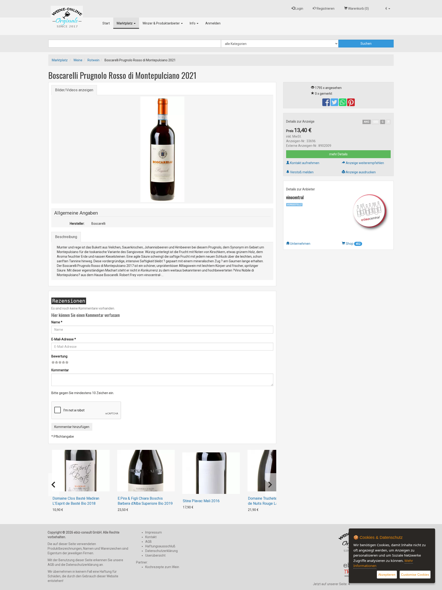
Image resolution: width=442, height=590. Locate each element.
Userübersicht (155, 555)
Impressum (153, 532)
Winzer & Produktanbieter (161, 23)
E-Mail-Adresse (63, 339)
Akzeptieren (386, 574)
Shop (353, 243)
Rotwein (93, 60)
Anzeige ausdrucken (360, 172)
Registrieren (325, 8)
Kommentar (60, 370)
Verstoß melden (301, 172)
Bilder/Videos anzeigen (74, 90)
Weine (77, 60)
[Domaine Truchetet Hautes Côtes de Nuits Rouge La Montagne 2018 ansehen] (276, 470)
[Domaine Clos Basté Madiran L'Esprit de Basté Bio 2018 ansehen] (81, 470)
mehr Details (338, 154)
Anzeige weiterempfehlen (364, 163)
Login (299, 8)
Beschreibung (66, 237)
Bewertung (59, 356)
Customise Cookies (415, 574)
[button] (388, 8)
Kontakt (151, 537)
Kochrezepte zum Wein (162, 567)
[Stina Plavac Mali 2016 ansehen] (211, 473)
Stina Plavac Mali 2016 (201, 501)
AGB (148, 541)
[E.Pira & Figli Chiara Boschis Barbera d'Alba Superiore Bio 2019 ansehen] (146, 470)
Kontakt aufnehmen (304, 163)
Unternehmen (299, 243)
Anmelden (213, 23)
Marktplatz (125, 23)
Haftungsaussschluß (160, 546)
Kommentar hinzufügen (71, 427)
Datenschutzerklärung (161, 551)
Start (106, 23)
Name (56, 322)
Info (193, 23)
